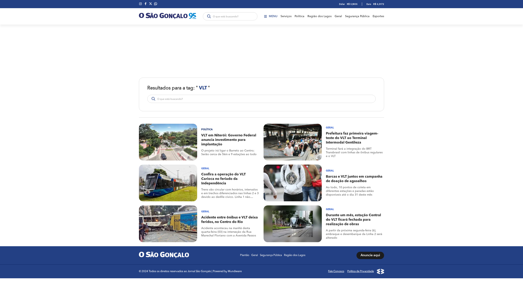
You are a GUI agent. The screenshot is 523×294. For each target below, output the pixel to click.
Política (299, 16)
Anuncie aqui (370, 255)
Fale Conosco (336, 271)
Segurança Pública (357, 16)
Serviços (286, 16)
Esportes (378, 16)
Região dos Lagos (319, 16)
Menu (273, 16)
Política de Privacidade (360, 271)
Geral (338, 16)
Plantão (244, 255)
